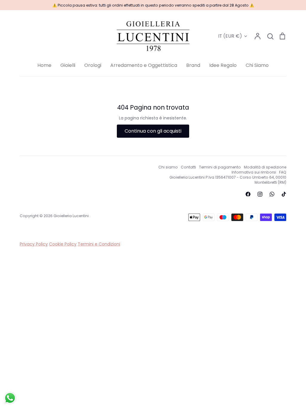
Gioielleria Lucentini (71, 215)
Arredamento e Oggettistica (143, 65)
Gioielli (67, 65)
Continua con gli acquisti (153, 131)
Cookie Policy (62, 244)
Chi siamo (168, 167)
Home (44, 65)
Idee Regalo (223, 65)
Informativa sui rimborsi (254, 172)
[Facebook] (248, 194)
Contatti (188, 167)
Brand (193, 65)
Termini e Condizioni (99, 244)
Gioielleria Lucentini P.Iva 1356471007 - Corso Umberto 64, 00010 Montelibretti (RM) (227, 180)
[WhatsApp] (272, 194)
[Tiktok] (284, 194)
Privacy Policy (34, 244)
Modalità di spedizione (265, 167)
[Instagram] (260, 194)
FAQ (282, 172)
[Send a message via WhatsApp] (10, 398)
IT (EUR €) (230, 36)
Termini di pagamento (220, 167)
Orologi (92, 65)
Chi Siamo (257, 65)
